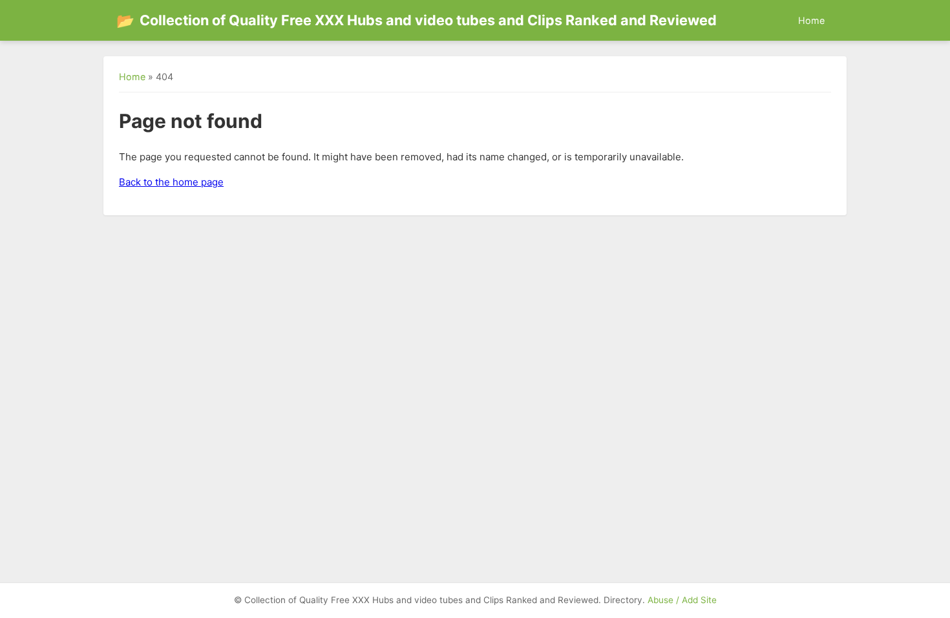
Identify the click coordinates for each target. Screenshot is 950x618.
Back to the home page (171, 182)
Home (811, 20)
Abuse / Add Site (682, 600)
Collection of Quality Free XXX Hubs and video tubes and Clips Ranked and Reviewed (416, 20)
